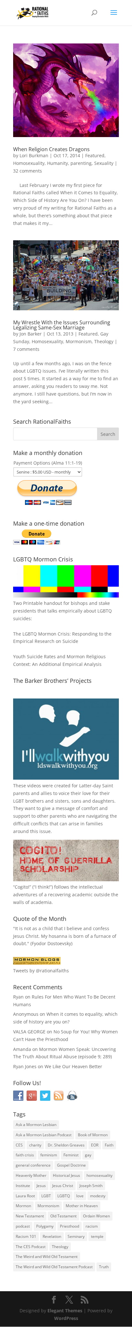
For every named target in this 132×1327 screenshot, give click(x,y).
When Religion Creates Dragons (51, 149)
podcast (23, 1226)
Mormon (23, 1205)
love (80, 1196)
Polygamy (45, 1226)
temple (97, 1236)
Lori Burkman (34, 155)
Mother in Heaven (82, 1205)
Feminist (70, 1155)
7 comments (26, 349)
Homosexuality (29, 163)
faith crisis (25, 1155)
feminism (48, 1155)
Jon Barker (31, 334)
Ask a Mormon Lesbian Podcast (43, 1135)
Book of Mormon (93, 1135)
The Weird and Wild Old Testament (47, 1256)
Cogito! (22, 887)
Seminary (76, 1236)
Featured (94, 155)
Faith (109, 1145)
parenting (81, 163)
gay (88, 1155)
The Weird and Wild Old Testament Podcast (54, 1266)
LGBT (18, 801)
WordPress (66, 1318)
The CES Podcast (30, 1246)
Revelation (52, 1236)
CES (19, 1145)
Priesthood (69, 1226)
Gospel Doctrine (71, 1165)
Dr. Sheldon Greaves (66, 1145)
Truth (104, 1266)
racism (92, 1226)
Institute (23, 1185)
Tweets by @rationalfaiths (41, 971)
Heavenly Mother (31, 1175)
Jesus (41, 1185)
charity (35, 1145)
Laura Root (25, 1196)
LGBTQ (63, 1196)
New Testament (30, 1216)
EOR (94, 1145)
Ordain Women (96, 1216)
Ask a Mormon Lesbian (36, 1124)
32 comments (27, 171)
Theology (103, 341)
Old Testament (63, 1216)
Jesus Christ (62, 1185)
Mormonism (79, 341)
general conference (33, 1165)
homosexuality (99, 1175)
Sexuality (103, 163)
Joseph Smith (91, 1185)
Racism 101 (26, 1236)
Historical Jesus (66, 1175)
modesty (97, 1196)
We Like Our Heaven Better (73, 1066)
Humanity (57, 163)
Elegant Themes (64, 1311)
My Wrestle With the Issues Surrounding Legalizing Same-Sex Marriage (61, 325)
